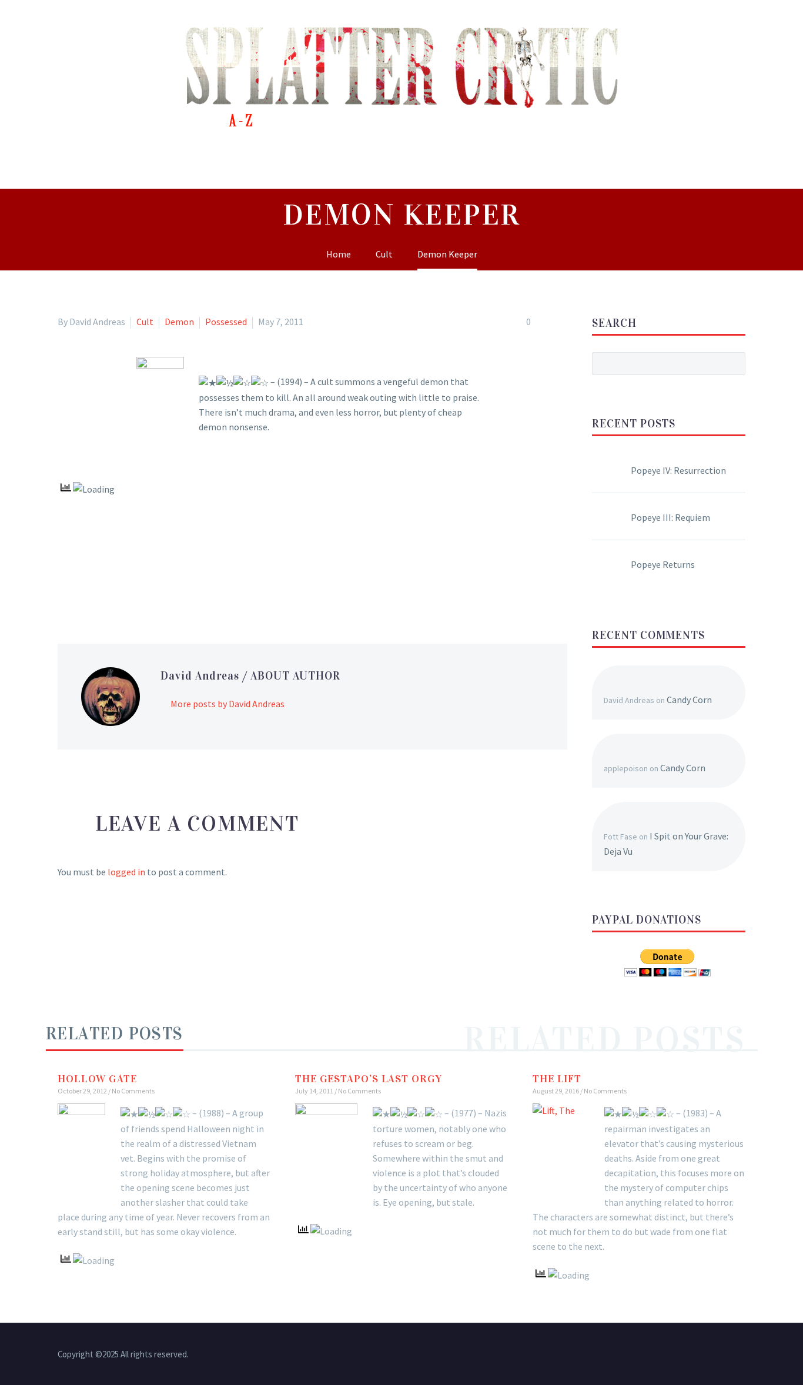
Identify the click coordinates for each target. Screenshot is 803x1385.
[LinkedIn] (133, 583)
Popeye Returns (663, 564)
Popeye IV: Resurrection (678, 470)
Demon (179, 321)
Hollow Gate (97, 1078)
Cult (144, 321)
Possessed (226, 321)
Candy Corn (689, 699)
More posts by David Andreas (227, 704)
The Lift (557, 1078)
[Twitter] (82, 583)
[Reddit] (150, 583)
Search (732, 363)
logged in (126, 872)
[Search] (762, 162)
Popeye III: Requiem (670, 517)
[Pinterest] (99, 583)
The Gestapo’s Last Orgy (368, 1078)
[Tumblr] (116, 583)
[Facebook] (65, 583)
